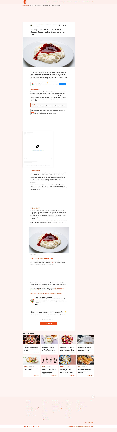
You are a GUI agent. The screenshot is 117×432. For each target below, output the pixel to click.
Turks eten (68, 406)
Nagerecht (44, 415)
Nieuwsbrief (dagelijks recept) (32, 408)
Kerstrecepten (45, 402)
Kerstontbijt (78, 408)
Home (24, 5)
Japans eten (68, 413)
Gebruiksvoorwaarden (30, 415)
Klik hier (32, 112)
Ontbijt (43, 404)
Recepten (46, 2)
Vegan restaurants (56, 412)
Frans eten (68, 415)
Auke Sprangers (36, 24)
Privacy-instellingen (88, 422)
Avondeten (44, 408)
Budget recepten (45, 417)
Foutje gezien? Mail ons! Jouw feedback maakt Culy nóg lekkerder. (46, 293)
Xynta (92, 426)
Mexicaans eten (69, 402)
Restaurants (85, 2)
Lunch (43, 406)
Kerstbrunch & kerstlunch (81, 406)
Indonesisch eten (69, 410)
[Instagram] (36, 304)
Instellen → (62, 84)
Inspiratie (76, 2)
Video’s (91, 400)
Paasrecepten (79, 410)
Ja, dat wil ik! (49, 323)
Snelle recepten (45, 419)
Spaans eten (68, 412)
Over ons (28, 404)
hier (52, 262)
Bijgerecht (44, 413)
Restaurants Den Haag (57, 408)
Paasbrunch (78, 412)
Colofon (28, 406)
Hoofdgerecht (45, 412)
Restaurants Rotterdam (57, 406)
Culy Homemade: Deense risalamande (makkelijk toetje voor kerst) (48, 105)
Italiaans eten (68, 408)
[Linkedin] (37, 304)
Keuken (69, 2)
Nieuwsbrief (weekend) (31, 410)
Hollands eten (68, 417)
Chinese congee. (59, 290)
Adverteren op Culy (30, 413)
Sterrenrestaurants (56, 410)
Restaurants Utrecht (56, 404)
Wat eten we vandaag (58, 2)
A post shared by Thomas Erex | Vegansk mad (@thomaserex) (38, 165)
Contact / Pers (29, 402)
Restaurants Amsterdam (57, 402)
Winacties (28, 412)
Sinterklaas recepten (80, 402)
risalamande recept (45, 286)
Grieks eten (68, 404)
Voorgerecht (44, 410)
